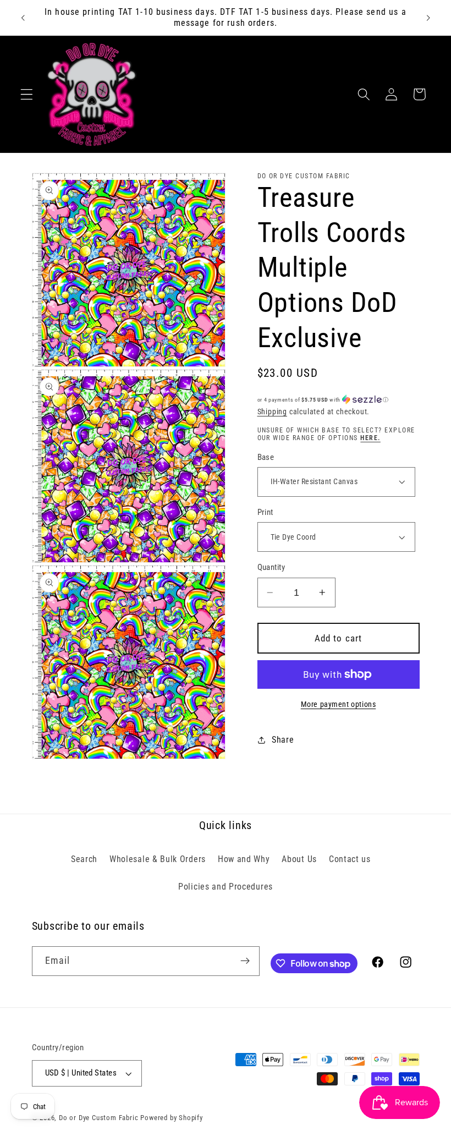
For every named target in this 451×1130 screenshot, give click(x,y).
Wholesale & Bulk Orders (157, 859)
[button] (27, 94)
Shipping (272, 411)
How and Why (244, 859)
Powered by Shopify (171, 1117)
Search (84, 859)
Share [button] (283, 739)
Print (265, 512)
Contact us (350, 859)
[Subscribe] (245, 961)
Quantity (271, 567)
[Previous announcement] (23, 18)
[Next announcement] (428, 18)
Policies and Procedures (225, 886)
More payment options (338, 704)
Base (265, 457)
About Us (299, 859)
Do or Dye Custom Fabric (99, 1117)
